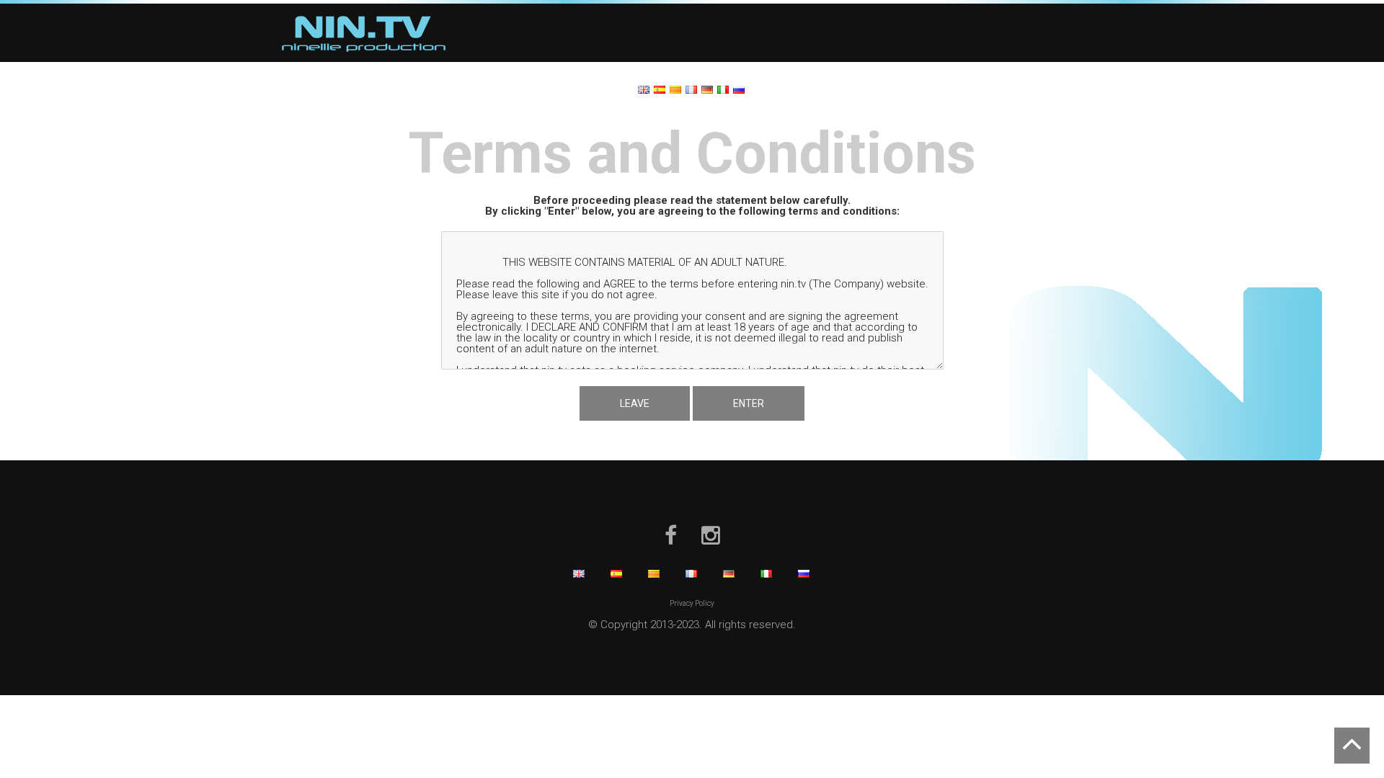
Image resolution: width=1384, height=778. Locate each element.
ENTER (748, 403)
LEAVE (634, 403)
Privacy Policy (692, 603)
